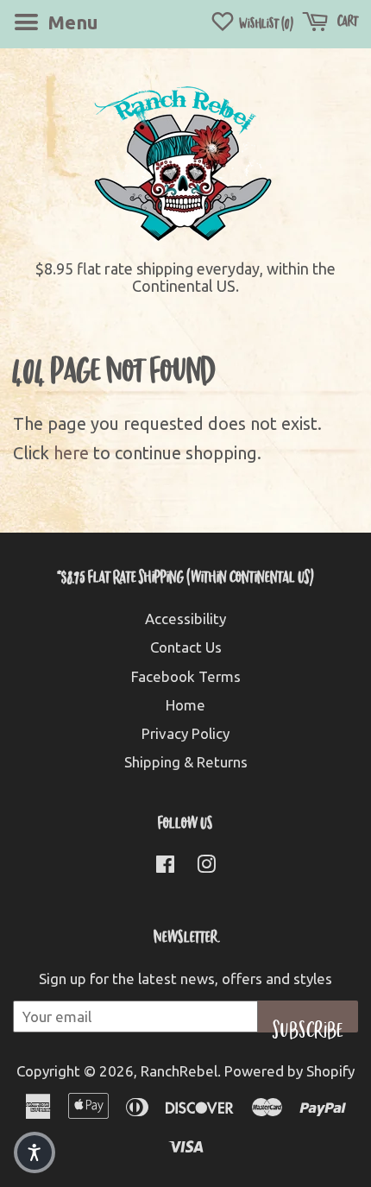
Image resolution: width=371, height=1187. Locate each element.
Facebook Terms (186, 676)
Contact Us (186, 647)
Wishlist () (264, 23)
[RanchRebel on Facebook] (165, 866)
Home (185, 705)
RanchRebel (179, 1071)
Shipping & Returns (186, 762)
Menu (70, 22)
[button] (34, 1152)
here (71, 453)
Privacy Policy (185, 733)
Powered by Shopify (289, 1071)
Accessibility (185, 618)
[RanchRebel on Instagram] (206, 866)
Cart (346, 20)
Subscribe (308, 1023)
